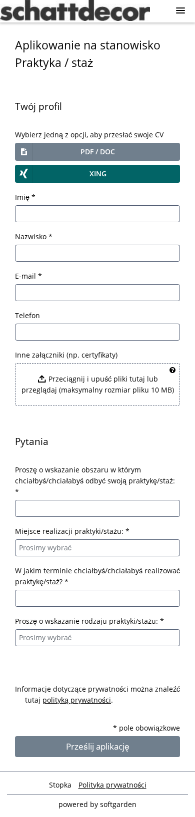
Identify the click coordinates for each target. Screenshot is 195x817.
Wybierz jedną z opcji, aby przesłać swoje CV (89, 134)
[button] (97, 152)
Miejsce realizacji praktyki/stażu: (72, 531)
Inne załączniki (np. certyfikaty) (66, 355)
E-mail (28, 276)
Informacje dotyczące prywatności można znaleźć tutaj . (97, 694)
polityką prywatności (76, 700)
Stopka (60, 785)
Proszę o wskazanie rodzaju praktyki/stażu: (89, 621)
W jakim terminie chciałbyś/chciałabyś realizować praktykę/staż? (97, 576)
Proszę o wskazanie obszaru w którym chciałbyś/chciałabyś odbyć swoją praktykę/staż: (95, 480)
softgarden (118, 804)
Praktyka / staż (54, 62)
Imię (25, 197)
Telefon (27, 315)
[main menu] (180, 10)
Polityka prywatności (112, 785)
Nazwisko (33, 236)
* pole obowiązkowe (146, 728)
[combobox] (97, 547)
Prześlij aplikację (98, 746)
